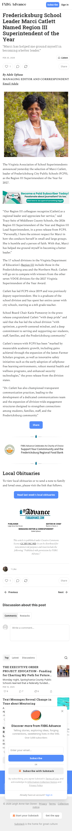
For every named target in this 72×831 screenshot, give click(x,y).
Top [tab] (7, 657)
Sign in (65, 4)
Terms (52, 803)
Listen (64, 57)
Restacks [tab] (25, 615)
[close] (62, 711)
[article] (36, 679)
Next (61, 592)
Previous (13, 592)
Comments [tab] (11, 615)
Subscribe (52, 4)
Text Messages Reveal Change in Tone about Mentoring (27, 701)
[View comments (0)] (17, 66)
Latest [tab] (15, 657)
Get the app (52, 815)
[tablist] (17, 615)
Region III (27, 265)
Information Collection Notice (42, 781)
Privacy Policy (36, 785)
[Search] (66, 657)
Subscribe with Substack (38, 771)
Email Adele (10, 84)
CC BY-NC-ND (28, 543)
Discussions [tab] (28, 657)
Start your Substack (27, 815)
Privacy (43, 803)
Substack (19, 823)
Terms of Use (52, 778)
